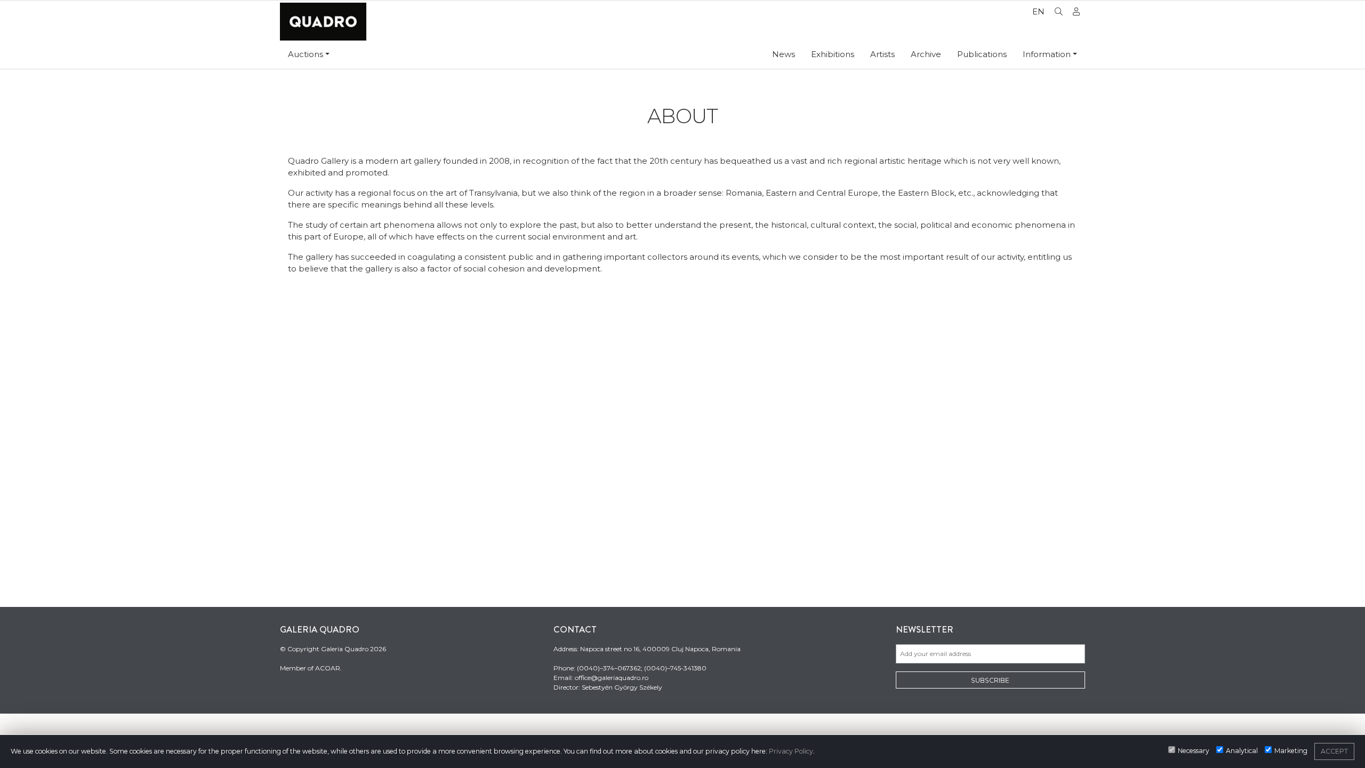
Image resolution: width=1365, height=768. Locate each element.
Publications (982, 54)
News (783, 54)
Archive (926, 54)
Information (1047, 54)
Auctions (305, 54)
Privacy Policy (791, 751)
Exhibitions (832, 54)
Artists (882, 54)
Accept (1334, 751)
